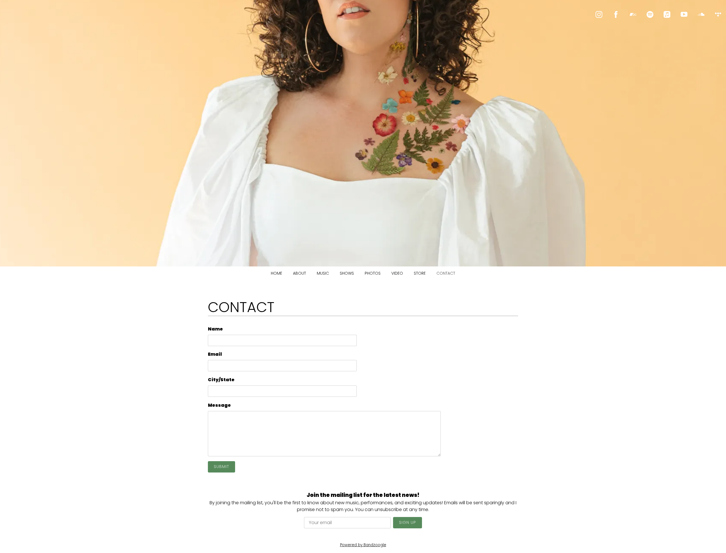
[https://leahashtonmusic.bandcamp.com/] (633, 14)
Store (420, 273)
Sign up (407, 522)
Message (219, 405)
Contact (445, 273)
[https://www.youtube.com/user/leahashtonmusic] (684, 14)
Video (397, 273)
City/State (221, 379)
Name (215, 329)
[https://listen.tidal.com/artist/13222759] (718, 14)
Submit (221, 466)
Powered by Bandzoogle (363, 545)
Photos (373, 273)
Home (276, 273)
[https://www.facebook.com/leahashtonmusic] (616, 14)
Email (215, 354)
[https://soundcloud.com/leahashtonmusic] (701, 14)
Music (323, 273)
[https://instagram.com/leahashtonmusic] (599, 14)
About (299, 273)
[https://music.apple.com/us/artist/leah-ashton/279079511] (667, 14)
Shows (347, 273)
